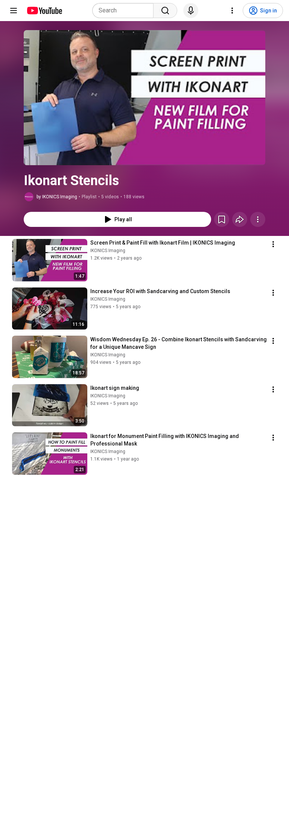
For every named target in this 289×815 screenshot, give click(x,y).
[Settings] (232, 10)
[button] (144, 97)
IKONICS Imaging (107, 250)
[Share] (239, 219)
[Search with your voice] (190, 10)
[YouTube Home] (44, 10)
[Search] (165, 10)
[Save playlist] (221, 219)
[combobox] (125, 10)
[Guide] (13, 10)
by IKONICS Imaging (57, 196)
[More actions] (257, 219)
